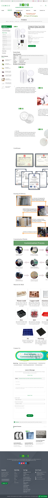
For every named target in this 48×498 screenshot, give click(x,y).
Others (4, 48)
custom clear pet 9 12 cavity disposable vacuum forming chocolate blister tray (8, 83)
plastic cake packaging (26, 489)
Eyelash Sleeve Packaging (33, 363)
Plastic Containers (5, 28)
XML (15, 481)
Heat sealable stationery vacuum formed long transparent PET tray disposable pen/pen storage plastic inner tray (8, 79)
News (35, 10)
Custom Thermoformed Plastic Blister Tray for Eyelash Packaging (29, 443)
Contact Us (42, 10)
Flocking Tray (5, 44)
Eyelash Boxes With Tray (23, 363)
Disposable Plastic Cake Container (27, 473)
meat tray (4, 34)
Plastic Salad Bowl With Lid (27, 481)
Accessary (4, 53)
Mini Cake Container (26, 477)
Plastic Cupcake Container (25, 483)
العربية (46, 1)
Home (3, 10)
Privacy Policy (16, 482)
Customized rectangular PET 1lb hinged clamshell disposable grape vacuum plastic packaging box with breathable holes (8, 64)
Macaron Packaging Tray (27, 478)
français (40, 1)
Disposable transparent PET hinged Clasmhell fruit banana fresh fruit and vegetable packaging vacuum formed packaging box (8, 68)
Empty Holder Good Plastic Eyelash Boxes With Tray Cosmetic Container (31, 422)
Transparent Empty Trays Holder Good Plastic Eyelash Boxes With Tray (30, 378)
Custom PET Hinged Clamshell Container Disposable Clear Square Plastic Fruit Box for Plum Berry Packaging (8, 75)
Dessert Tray (5, 36)
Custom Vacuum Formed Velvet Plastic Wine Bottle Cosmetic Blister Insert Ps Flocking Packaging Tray (18, 443)
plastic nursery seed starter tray (26, 491)
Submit (29, 415)
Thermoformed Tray (42, 363)
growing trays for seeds (26, 475)
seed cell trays (25, 487)
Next (46, 426)
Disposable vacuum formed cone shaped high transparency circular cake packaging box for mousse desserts (8, 60)
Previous (44, 426)
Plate (3, 46)
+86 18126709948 (39, 477)
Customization (19, 10)
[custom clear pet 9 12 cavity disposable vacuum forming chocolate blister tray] (3, 83)
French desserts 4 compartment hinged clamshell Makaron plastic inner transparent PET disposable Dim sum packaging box (8, 87)
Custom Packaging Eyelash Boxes (26, 486)
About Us (28, 10)
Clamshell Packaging (6, 30)
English (35, 1)
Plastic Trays (12, 21)
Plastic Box (4, 51)
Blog (15, 478)
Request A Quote (32, 45)
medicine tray (5, 42)
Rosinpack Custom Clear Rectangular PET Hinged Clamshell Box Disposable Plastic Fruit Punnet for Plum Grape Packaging (8, 72)
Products (10, 10)
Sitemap (15, 479)
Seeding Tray (5, 38)
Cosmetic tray (17, 21)
